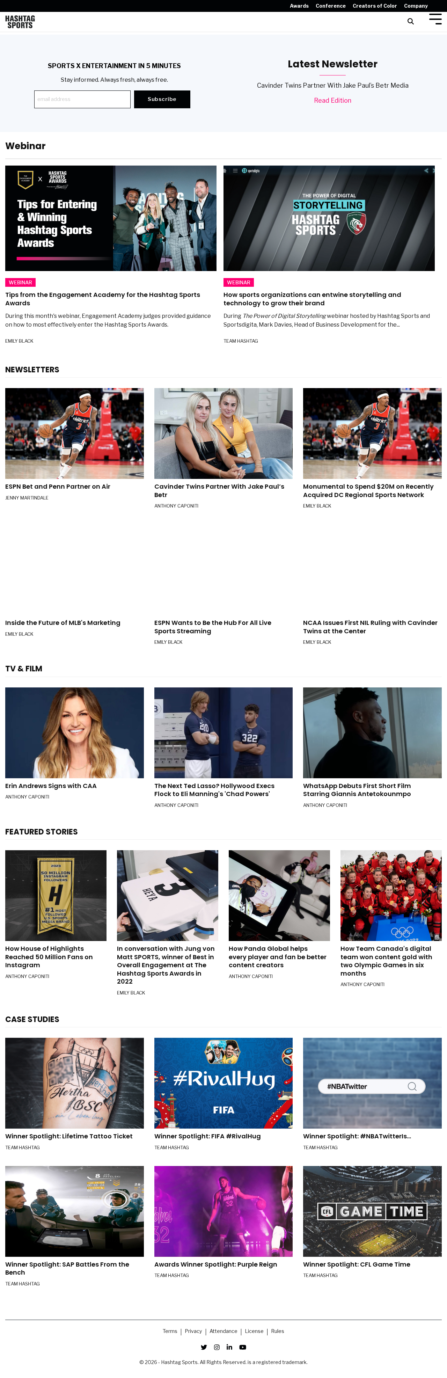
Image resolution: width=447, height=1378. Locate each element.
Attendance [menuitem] (223, 1331)
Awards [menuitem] (299, 6)
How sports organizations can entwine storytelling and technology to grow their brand (312, 298)
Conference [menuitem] (331, 6)
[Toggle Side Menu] (435, 18)
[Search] (410, 22)
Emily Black (19, 341)
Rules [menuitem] (277, 1331)
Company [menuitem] (416, 6)
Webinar (20, 282)
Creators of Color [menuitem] (375, 6)
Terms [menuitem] (170, 1331)
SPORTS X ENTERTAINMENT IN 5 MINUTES (114, 66)
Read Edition (332, 100)
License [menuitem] (254, 1331)
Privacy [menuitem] (193, 1331)
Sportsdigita (240, 324)
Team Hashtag (241, 341)
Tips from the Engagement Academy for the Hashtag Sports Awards (102, 298)
